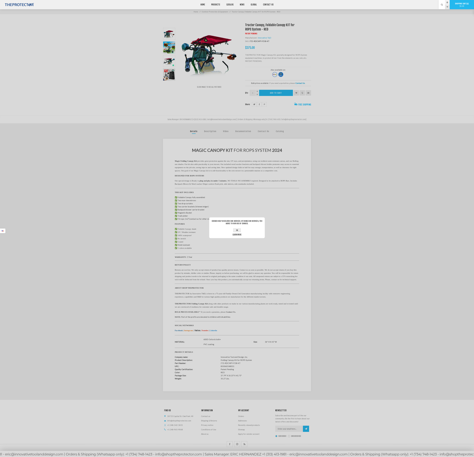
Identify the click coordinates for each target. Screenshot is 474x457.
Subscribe (282, 436)
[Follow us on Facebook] (230, 444)
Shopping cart (461, 4)
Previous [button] (169, 25)
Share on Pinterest (264, 104)
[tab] (194, 131)
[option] (169, 34)
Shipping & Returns (209, 421)
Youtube (205, 330)
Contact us (205, 416)
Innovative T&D (264, 38)
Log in (449, 2)
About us (205, 434)
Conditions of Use (208, 429)
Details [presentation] (194, 131)
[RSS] (244, 444)
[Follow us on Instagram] (237, 444)
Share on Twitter (254, 104)
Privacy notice (207, 425)
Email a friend (308, 93)
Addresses (242, 421)
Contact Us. (300, 83)
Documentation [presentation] (243, 131)
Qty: (246, 93)
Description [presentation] (210, 131)
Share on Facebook (259, 104)
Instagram (188, 330)
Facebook (179, 330)
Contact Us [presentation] (263, 131)
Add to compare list (302, 93)
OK (237, 230)
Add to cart (276, 93)
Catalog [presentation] (280, 131)
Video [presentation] (226, 131)
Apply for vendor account (248, 434)
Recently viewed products (249, 425)
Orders (241, 416)
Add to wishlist (296, 93)
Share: (247, 104)
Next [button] (169, 83)
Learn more (237, 234)
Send (306, 429)
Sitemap (241, 429)
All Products (237, 456)
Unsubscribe (296, 436)
